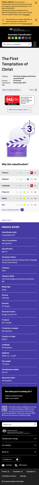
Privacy (4, 471)
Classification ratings (10, 438)
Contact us (7, 459)
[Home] (19, 29)
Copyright (29, 471)
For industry (6, 445)
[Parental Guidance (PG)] (16, 38)
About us (5, 452)
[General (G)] (12, 38)
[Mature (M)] (19, 38)
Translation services (9, 476)
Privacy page (26, 24)
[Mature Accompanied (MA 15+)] (23, 38)
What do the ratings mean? (18, 109)
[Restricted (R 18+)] (26, 38)
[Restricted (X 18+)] (30, 38)
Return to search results (14, 396)
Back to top (6, 220)
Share (31, 90)
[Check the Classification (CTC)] (9, 38)
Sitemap (23, 476)
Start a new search (12, 398)
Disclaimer (17, 471)
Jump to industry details (10, 89)
